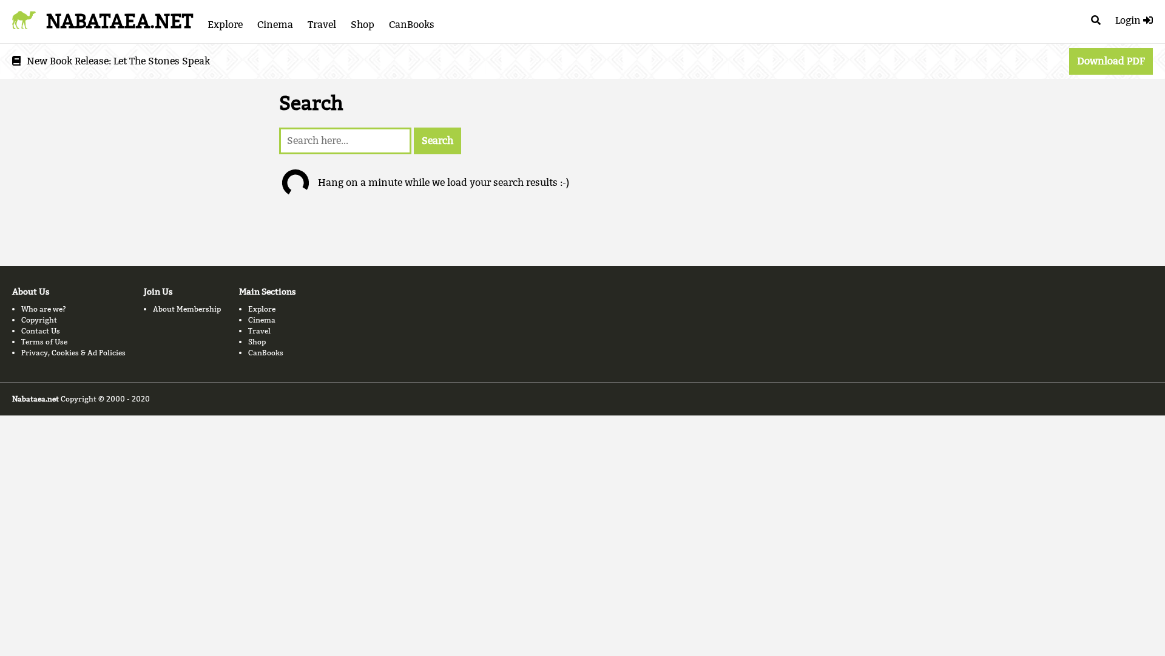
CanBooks (411, 24)
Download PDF (1111, 61)
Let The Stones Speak (161, 61)
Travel (322, 24)
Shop (362, 24)
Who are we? (43, 308)
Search (437, 140)
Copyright (39, 319)
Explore (225, 24)
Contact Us (40, 330)
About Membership (187, 308)
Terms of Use (44, 341)
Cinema (275, 24)
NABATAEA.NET (119, 21)
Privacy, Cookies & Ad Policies (73, 352)
